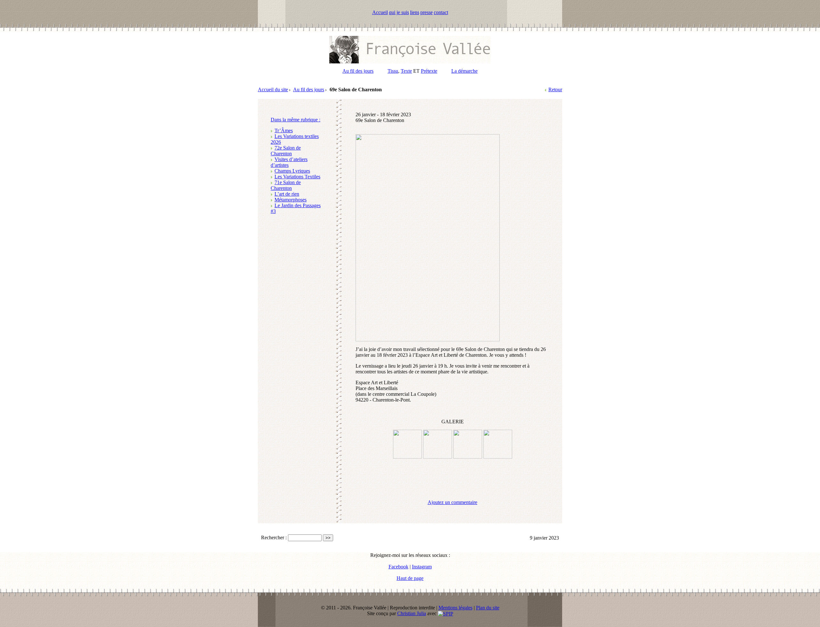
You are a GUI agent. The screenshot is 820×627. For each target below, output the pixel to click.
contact (441, 12)
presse (426, 12)
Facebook (398, 566)
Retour (555, 89)
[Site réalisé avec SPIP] (445, 613)
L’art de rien (287, 194)
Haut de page (410, 578)
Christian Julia (411, 613)
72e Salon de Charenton (286, 150)
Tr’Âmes (284, 130)
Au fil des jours (357, 71)
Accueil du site (273, 89)
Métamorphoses (291, 199)
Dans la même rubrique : (295, 119)
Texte (406, 71)
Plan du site (487, 607)
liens (414, 12)
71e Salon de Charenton (286, 185)
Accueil (380, 12)
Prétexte (429, 71)
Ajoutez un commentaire (452, 502)
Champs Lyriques (292, 171)
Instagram (422, 566)
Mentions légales (455, 607)
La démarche (464, 71)
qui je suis (399, 12)
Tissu (393, 71)
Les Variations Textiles (297, 176)
